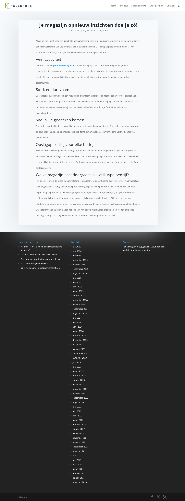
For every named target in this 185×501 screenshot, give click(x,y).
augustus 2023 (80, 357)
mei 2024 (77, 322)
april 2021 (77, 464)
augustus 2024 (80, 313)
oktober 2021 (79, 442)
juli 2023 (77, 362)
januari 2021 (79, 477)
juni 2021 (77, 455)
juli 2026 (77, 246)
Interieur (124, 6)
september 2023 (80, 353)
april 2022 (77, 415)
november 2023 (80, 344)
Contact (171, 6)
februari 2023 (79, 375)
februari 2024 (79, 335)
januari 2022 (79, 429)
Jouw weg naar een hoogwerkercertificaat (40, 268)
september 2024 (80, 308)
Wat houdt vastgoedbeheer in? (35, 263)
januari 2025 (79, 295)
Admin (77, 30)
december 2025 (80, 255)
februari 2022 (79, 424)
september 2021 (80, 446)
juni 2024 (77, 317)
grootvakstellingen (62, 65)
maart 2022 (78, 420)
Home (113, 6)
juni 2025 (77, 277)
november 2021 (80, 437)
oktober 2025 (79, 264)
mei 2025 (77, 282)
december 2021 (80, 433)
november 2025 (80, 260)
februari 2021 (79, 473)
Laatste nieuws (138, 6)
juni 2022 (77, 406)
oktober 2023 (79, 349)
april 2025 (77, 286)
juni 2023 (77, 366)
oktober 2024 (79, 304)
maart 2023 (78, 371)
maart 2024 (78, 331)
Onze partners (156, 6)
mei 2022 (77, 411)
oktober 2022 (79, 393)
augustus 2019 (80, 482)
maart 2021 (78, 469)
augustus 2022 (80, 402)
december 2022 (80, 384)
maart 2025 (78, 291)
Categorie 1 (102, 30)
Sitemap (22, 497)
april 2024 (77, 326)
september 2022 (80, 397)
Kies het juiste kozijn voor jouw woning (39, 254)
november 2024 (80, 300)
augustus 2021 (80, 451)
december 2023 (80, 340)
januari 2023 (79, 380)
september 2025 (80, 269)
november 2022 (80, 389)
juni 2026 (77, 251)
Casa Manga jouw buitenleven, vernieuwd (41, 259)
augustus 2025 (80, 273)
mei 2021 (77, 460)
